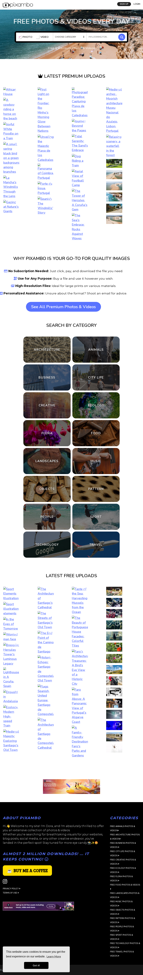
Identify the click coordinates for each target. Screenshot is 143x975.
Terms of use (10, 893)
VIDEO (44, 37)
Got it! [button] (36, 965)
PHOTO (27, 37)
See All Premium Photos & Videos (63, 307)
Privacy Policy (11, 888)
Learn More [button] (54, 956)
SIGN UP (124, 4)
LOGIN (137, 4)
